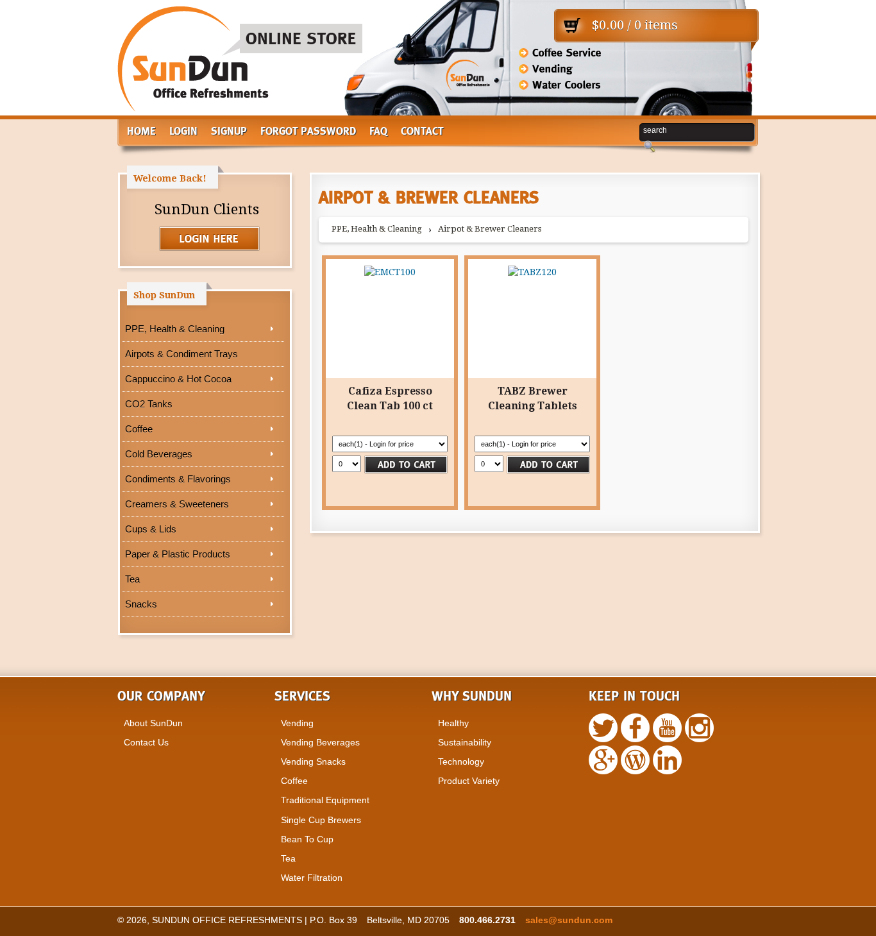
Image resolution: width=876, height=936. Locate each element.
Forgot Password (308, 131)
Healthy (453, 723)
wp (603, 759)
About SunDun (153, 723)
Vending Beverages (320, 742)
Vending (297, 723)
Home (141, 131)
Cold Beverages (158, 453)
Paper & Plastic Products (177, 554)
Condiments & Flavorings (178, 478)
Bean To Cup (307, 839)
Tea (132, 579)
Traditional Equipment (325, 800)
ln (667, 759)
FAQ (378, 131)
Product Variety (469, 781)
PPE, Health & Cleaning (174, 328)
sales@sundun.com (568, 920)
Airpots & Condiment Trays (181, 353)
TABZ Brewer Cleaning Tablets (532, 398)
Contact (422, 131)
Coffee (139, 428)
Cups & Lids (150, 528)
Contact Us (146, 742)
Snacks (141, 604)
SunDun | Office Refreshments (239, 64)
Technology (461, 761)
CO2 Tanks (149, 403)
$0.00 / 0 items (635, 25)
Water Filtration (311, 877)
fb (635, 727)
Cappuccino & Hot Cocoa (178, 378)
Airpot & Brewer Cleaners (489, 229)
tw (603, 727)
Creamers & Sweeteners (177, 503)
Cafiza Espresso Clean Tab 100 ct (390, 398)
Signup (229, 131)
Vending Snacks (313, 761)
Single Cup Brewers (321, 820)
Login (183, 131)
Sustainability (464, 742)
